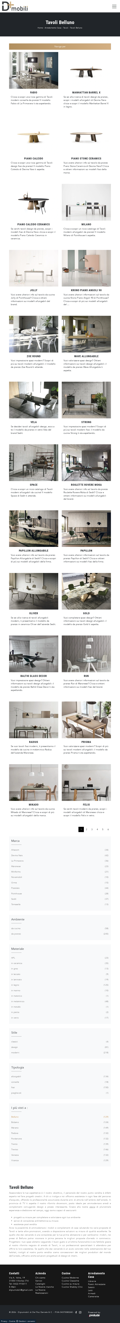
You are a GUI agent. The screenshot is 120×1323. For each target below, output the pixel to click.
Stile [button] (14, 1033)
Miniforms (59, 871)
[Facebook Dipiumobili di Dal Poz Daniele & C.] (76, 1312)
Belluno (59, 1116)
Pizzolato (59, 888)
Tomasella (59, 904)
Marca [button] (15, 841)
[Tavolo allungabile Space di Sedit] (33, 462)
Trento (59, 1144)
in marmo (59, 990)
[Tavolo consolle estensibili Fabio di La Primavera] (33, 70)
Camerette (93, 1296)
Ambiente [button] (17, 919)
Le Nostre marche (44, 1287)
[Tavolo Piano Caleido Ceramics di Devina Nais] (33, 202)
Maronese (59, 866)
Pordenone (59, 1138)
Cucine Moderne (70, 1277)
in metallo (59, 1006)
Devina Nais (59, 855)
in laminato (59, 979)
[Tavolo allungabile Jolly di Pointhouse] (33, 268)
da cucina (59, 928)
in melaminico (59, 1001)
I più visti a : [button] (19, 1108)
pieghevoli (59, 1093)
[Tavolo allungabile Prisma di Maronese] (86, 720)
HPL (59, 958)
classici (59, 1041)
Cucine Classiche (70, 1280)
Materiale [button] (17, 949)
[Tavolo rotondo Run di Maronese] (86, 653)
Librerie (92, 1281)
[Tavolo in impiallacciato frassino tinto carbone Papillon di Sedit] (86, 528)
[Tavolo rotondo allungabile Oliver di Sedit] (33, 591)
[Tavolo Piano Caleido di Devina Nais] (33, 136)
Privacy (4, 1321)
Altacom (59, 850)
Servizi (38, 1280)
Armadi (92, 1293)
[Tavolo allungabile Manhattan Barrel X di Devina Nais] (86, 70)
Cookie (12, 1321)
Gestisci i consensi (27, 1321)
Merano (59, 1127)
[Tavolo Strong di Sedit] (86, 400)
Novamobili (59, 877)
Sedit (59, 899)
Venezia (59, 1155)
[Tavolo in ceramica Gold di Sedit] (86, 591)
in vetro (59, 1017)
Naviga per (60, 46)
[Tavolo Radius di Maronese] (33, 720)
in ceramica (59, 963)
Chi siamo (40, 1277)
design (59, 1047)
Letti (90, 1290)
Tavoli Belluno (76, 28)
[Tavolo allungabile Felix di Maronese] (86, 782)
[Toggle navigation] (114, 6)
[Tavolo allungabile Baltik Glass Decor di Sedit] (33, 653)
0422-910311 (20, 1283)
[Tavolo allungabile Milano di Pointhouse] (86, 202)
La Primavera (59, 860)
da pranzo (59, 933)
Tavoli (65, 28)
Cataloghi (40, 1283)
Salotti (91, 1287)
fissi (59, 1087)
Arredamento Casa (53, 28)
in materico (59, 996)
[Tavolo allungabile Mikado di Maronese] (33, 782)
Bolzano (59, 1122)
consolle (59, 1082)
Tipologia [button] (17, 1067)
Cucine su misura (70, 1283)
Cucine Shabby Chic (72, 1287)
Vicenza (59, 1160)
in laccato (59, 974)
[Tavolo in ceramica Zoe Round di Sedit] (33, 334)
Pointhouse (59, 893)
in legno (59, 985)
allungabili (59, 1076)
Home (40, 28)
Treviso (59, 1149)
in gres (59, 968)
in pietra (59, 1012)
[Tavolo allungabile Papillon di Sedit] (33, 528)
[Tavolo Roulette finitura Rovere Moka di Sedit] (86, 462)
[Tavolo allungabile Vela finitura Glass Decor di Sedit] (33, 400)
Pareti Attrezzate (97, 1284)
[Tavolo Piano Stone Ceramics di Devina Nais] (86, 136)
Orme (59, 882)
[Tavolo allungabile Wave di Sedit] (86, 334)
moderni (59, 1052)
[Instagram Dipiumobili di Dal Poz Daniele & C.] (79, 1312)
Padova (59, 1133)
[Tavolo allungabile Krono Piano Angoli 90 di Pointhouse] (86, 268)
